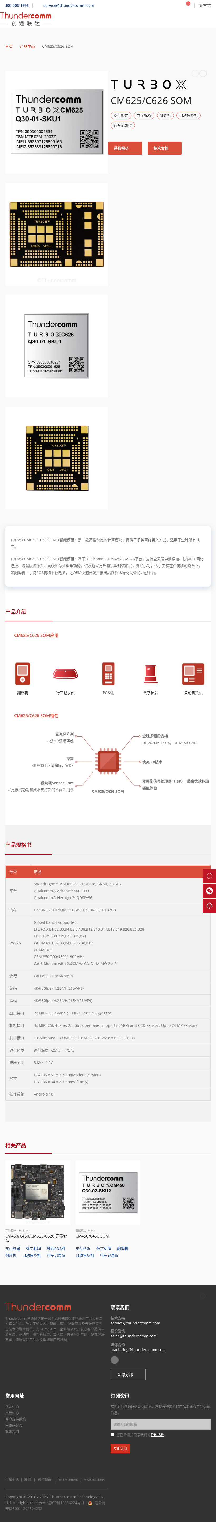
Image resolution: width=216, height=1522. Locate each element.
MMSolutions (93, 1479)
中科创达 (12, 1479)
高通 (27, 1479)
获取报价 (122, 148)
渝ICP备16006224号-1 (65, 1502)
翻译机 (165, 115)
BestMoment (66, 1479)
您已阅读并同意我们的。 (142, 1435)
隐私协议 (157, 1435)
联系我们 (12, 1431)
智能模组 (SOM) (85, 1230)
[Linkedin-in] (115, 1360)
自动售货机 (188, 115)
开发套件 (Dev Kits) (17, 1230)
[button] (128, 1374)
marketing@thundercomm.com (138, 1349)
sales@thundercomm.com (134, 1335)
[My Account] (177, 5)
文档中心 (12, 1412)
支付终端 (121, 115)
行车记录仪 (123, 125)
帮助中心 (12, 1406)
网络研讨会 (13, 1425)
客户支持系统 (15, 1419)
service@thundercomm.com (135, 1322)
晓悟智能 (45, 1479)
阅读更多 (61, 1169)
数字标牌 (144, 115)
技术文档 (161, 148)
